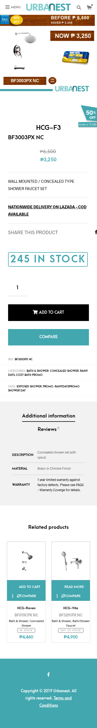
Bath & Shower (37, 365)
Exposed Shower (29, 380)
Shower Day (17, 384)
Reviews (48, 424)
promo (48, 380)
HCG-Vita (70, 602)
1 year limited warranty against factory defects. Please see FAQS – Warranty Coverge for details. (60, 479)
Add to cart (51, 311)
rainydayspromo (67, 380)
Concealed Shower (64, 365)
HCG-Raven (26, 602)
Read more (74, 581)
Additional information (48, 410)
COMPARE (48, 332)
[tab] (48, 410)
